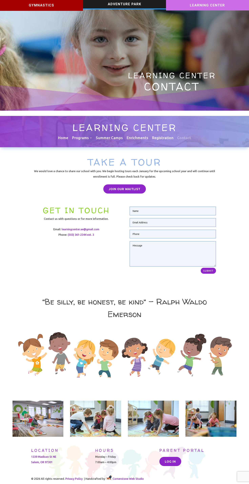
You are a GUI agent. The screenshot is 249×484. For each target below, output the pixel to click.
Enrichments (137, 138)
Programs (80, 138)
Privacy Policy (74, 478)
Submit (208, 270)
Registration (162, 138)
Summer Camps (109, 138)
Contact (184, 138)
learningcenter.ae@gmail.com (80, 229)
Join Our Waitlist (124, 189)
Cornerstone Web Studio (128, 478)
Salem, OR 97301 (42, 462)
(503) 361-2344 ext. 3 (81, 234)
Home (63, 138)
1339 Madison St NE (43, 456)
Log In (170, 461)
